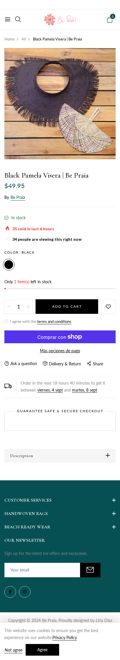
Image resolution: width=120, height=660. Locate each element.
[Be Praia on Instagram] (25, 592)
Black (8, 264)
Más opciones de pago (60, 350)
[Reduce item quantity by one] (9, 307)
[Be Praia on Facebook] (10, 592)
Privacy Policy (64, 637)
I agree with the (40, 321)
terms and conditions (54, 321)
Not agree (13, 649)
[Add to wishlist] (108, 306)
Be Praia (17, 197)
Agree (42, 649)
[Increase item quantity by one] (28, 307)
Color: (19, 252)
